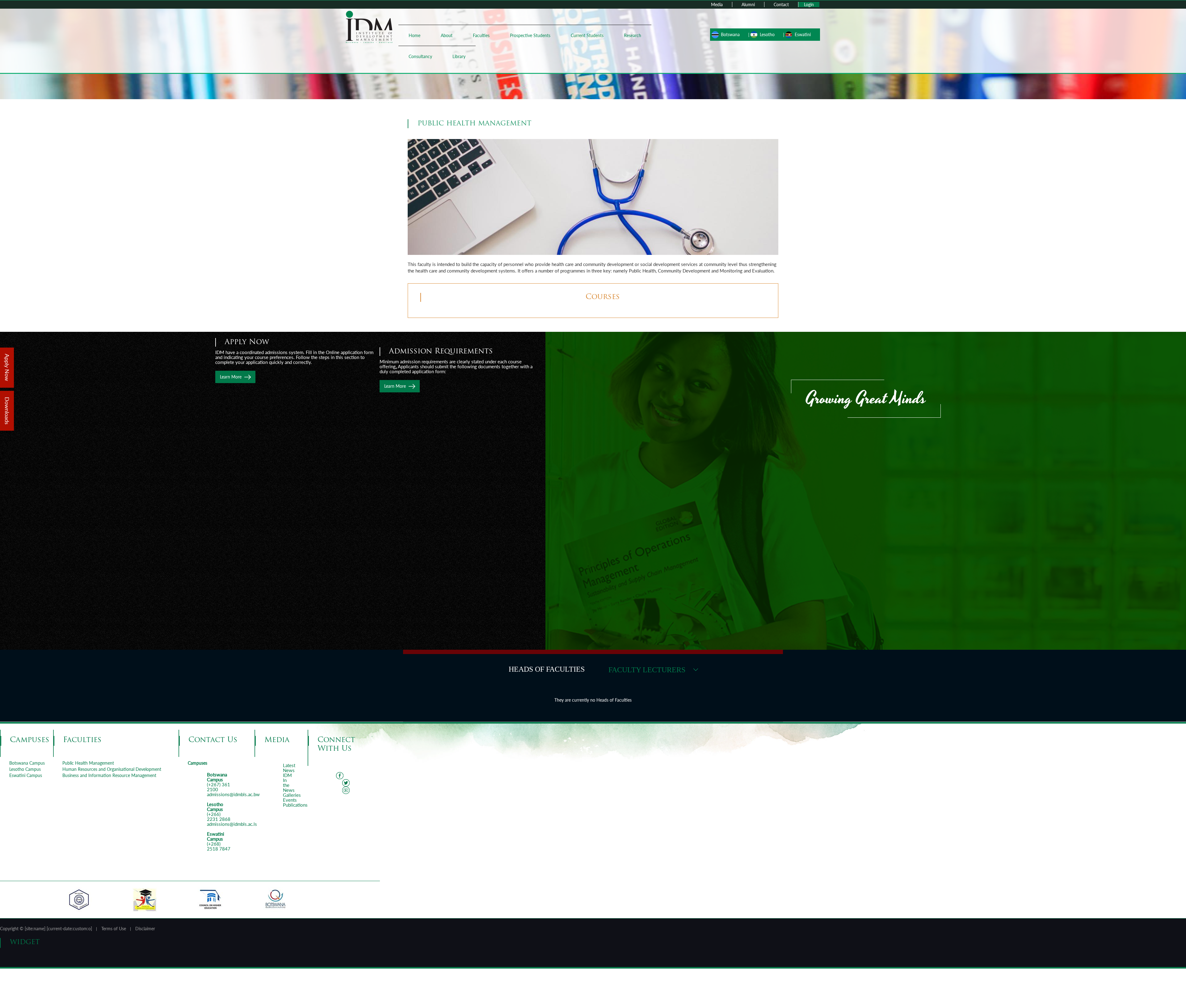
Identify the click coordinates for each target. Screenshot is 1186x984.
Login (809, 4)
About (446, 35)
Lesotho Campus (25, 769)
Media (717, 4)
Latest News (289, 767)
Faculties (481, 35)
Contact (781, 4)
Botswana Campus (27, 763)
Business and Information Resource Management (109, 775)
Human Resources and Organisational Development (111, 769)
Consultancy (420, 56)
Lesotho (767, 34)
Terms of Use (113, 928)
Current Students (587, 35)
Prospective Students (530, 35)
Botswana (730, 34)
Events (290, 800)
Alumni (748, 4)
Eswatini (803, 34)
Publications (295, 805)
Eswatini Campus (25, 775)
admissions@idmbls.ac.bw (233, 794)
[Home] (369, 26)
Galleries (292, 795)
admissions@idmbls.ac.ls (232, 824)
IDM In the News (289, 782)
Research (632, 35)
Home (414, 35)
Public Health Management (88, 763)
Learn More (395, 386)
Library (458, 56)
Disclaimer (145, 928)
